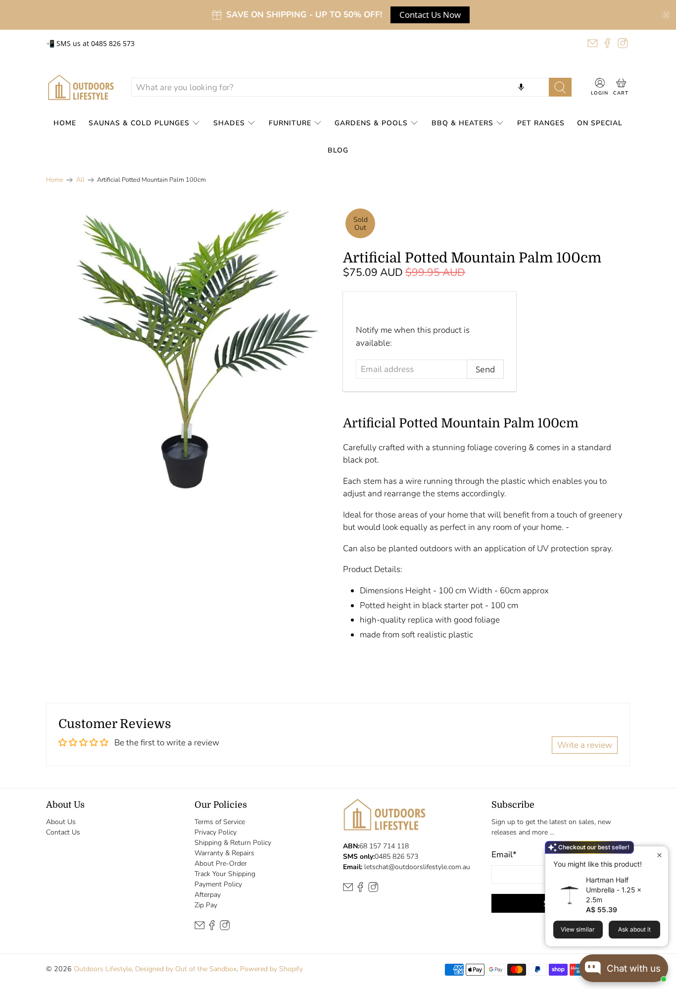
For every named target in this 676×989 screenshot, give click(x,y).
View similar (578, 929)
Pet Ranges (541, 123)
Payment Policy (218, 884)
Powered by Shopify (271, 969)
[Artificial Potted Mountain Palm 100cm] (189, 349)
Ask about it (634, 929)
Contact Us (63, 832)
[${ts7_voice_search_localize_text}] (521, 87)
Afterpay (207, 894)
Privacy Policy (215, 832)
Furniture (290, 123)
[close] (666, 15)
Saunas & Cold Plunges (139, 123)
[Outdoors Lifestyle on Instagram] (623, 43)
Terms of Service (219, 822)
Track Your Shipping (224, 874)
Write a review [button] (584, 745)
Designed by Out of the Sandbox (186, 969)
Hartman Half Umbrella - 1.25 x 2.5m (613, 890)
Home (64, 123)
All (80, 180)
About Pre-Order (220, 863)
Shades (229, 123)
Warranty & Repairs (224, 853)
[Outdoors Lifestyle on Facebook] (607, 43)
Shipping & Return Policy (232, 842)
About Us (61, 822)
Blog (338, 150)
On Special (600, 123)
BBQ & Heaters (462, 123)
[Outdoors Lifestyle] (81, 87)
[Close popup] (659, 855)
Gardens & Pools (371, 123)
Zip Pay (205, 905)
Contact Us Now (430, 14)
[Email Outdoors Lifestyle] (592, 43)
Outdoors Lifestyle (103, 969)
